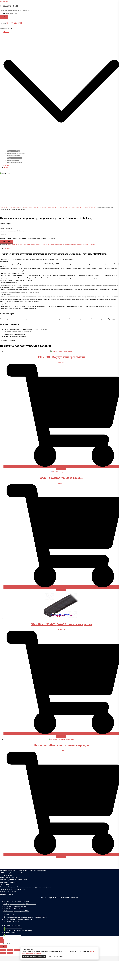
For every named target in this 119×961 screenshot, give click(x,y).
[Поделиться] (10, 950)
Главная (2, 207)
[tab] (61, 248)
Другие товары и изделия (14, 162)
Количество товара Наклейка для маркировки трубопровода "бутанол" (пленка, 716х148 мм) (27, 238)
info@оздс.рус (8, 894)
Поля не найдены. (5, 943)
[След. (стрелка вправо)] (10, 953)
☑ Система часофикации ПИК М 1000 (15, 906)
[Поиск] (4, 17)
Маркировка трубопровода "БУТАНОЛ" (84, 207)
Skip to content (4, 1)
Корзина (5, 167)
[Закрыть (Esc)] (3, 950)
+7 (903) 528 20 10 (14, 23)
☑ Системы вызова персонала (13, 908)
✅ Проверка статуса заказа (11, 925)
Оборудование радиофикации (16, 153)
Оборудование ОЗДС (13, 151)
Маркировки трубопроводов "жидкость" (59, 207)
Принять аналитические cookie (34, 956)
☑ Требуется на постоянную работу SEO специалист (19, 904)
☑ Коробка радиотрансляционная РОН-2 (16, 911)
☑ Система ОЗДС (9, 914)
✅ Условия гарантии (9, 932)
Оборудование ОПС (13, 160)
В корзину (6, 241)
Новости (6, 165)
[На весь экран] (17, 950)
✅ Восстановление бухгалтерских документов (17, 930)
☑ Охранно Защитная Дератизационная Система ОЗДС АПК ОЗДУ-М (25, 917)
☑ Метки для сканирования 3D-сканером (16, 901)
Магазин (6, 32)
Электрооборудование (13, 155)
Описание (6, 248)
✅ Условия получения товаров (12, 928)
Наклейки (25, 207)
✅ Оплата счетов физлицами (12, 935)
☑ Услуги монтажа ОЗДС (11, 921)
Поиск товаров (4, 13)
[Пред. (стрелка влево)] (3, 953)
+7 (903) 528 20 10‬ (11, 891)
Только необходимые (56, 956)
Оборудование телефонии (14, 158)
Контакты (6, 170)
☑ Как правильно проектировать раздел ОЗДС (18, 919)
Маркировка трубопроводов (37, 207)
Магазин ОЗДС (9, 5)
